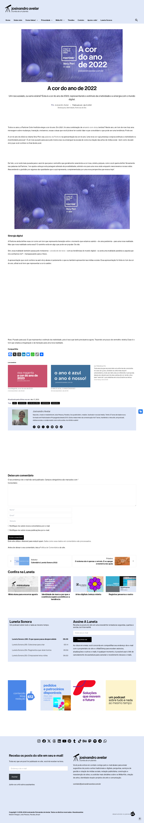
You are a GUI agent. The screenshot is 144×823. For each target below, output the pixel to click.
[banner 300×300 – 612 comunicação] (23, 695)
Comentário (12, 483)
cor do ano (22, 403)
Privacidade (45, 20)
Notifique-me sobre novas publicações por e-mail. (30, 530)
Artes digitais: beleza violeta (88, 594)
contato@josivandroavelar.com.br (87, 784)
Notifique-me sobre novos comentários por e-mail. (30, 526)
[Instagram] (34, 427)
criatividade (45, 403)
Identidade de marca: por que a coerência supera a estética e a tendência (56, 597)
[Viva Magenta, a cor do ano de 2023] (28, 376)
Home (8, 20)
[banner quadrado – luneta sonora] (121, 695)
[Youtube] (56, 427)
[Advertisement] (97, 8)
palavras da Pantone (53, 137)
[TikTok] (61, 427)
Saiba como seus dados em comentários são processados (67, 541)
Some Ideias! (31, 20)
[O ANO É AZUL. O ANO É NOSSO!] (71, 376)
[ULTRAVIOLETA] (115, 373)
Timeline (71, 20)
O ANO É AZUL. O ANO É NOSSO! (63, 388)
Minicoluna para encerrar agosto (23, 594)
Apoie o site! (92, 20)
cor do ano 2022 (34, 403)
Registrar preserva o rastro (121, 594)
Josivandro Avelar (62, 105)
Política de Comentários (49, 547)
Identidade (70, 108)
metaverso (55, 403)
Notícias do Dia (80, 108)
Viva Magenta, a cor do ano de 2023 (20, 388)
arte (14, 403)
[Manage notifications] (140, 818)
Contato (81, 20)
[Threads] (47, 427)
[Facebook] (38, 427)
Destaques (62, 108)
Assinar (15, 777)
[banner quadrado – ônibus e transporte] (88, 695)
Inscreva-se (82, 639)
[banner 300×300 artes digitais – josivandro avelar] (55, 695)
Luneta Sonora (106, 20)
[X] (43, 427)
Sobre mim (18, 20)
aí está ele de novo (57, 251)
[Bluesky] (52, 427)
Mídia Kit (59, 20)
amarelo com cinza (90, 127)
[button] (37, 20)
